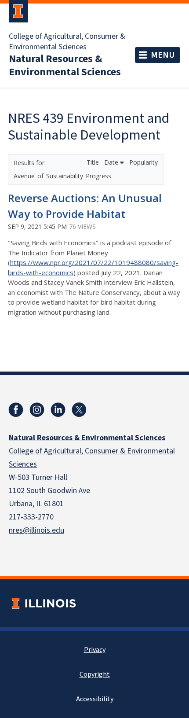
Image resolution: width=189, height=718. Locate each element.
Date (112, 162)
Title (94, 162)
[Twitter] (79, 410)
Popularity (143, 162)
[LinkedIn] (58, 410)
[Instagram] (37, 410)
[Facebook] (15, 410)
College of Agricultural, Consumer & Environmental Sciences (67, 41)
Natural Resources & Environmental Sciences (65, 65)
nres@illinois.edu (36, 530)
